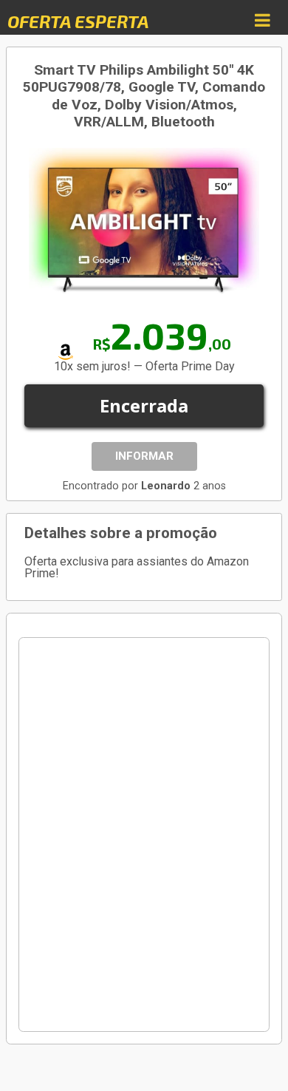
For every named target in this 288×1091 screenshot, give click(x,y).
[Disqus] (144, 834)
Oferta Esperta (78, 21)
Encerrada (144, 405)
